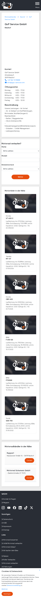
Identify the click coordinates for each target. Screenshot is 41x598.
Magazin (6, 503)
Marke (4, 147)
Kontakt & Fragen (9, 499)
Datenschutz (8, 519)
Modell (4, 156)
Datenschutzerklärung (14, 585)
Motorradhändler (11, 17)
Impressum (7, 526)
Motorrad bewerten (10, 540)
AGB (5, 523)
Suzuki (8, 418)
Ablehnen (5, 589)
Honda (8, 216)
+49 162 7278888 (13, 80)
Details (29, 460)
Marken (5, 556)
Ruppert (10, 453)
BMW (7, 337)
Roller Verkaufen (9, 560)
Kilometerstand (7, 165)
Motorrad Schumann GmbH (18, 470)
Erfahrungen (7, 567)
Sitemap (6, 530)
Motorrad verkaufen (10, 563)
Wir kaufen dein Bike (10, 550)
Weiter (20, 177)
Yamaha (8, 256)
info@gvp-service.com (16, 83)
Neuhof (22, 17)
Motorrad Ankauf (9, 547)
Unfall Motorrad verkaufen (12, 543)
